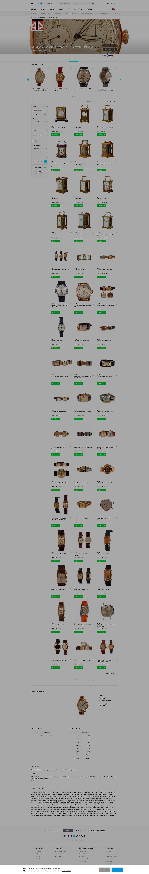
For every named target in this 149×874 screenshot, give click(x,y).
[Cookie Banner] (74, 869)
